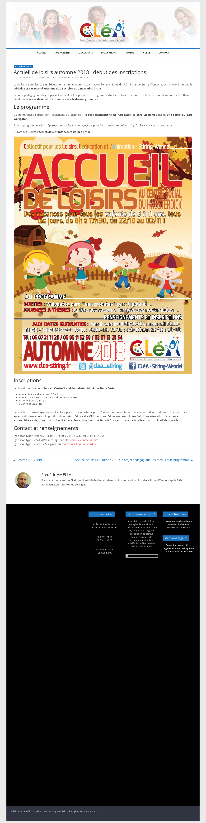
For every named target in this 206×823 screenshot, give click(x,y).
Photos (129, 52)
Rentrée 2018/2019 (27, 460)
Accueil (41, 52)
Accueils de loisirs (23, 66)
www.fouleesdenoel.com (178, 521)
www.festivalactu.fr (178, 524)
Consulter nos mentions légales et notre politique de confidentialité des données (179, 548)
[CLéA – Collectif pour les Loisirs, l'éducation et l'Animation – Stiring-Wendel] (103, 3)
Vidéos (146, 52)
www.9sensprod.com (178, 527)
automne (84, 77)
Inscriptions (109, 52)
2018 (60, 77)
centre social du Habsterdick (78, 444)
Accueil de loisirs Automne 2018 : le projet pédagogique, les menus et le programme (134, 460)
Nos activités (62, 52)
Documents (86, 52)
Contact (164, 52)
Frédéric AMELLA (46, 77)
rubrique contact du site (83, 440)
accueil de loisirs (71, 77)
